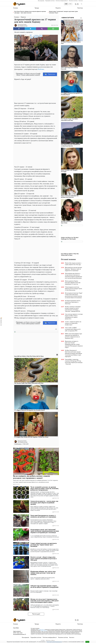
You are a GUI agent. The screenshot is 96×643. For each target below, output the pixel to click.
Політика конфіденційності (62, 0)
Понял (87, 641)
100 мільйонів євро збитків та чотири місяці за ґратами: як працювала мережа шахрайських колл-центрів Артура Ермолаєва (73, 276)
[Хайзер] (19, 4)
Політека (41, 69)
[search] (81, 4)
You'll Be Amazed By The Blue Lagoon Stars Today (71, 222)
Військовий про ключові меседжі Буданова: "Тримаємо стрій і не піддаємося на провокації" (73, 269)
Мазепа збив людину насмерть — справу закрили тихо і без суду (73, 264)
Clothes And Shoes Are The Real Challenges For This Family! (69, 238)
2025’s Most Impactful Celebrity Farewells (69, 68)
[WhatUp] (53, 28)
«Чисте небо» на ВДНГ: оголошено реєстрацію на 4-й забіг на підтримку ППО (72, 329)
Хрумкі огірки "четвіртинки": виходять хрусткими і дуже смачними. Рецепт (63, 12)
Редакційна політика (50, 0)
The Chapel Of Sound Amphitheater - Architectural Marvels (71, 145)
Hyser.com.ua (41, 629)
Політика (80, 8)
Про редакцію (41, 0)
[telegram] (77, 4)
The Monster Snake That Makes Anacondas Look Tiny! (69, 119)
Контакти (81, 0)
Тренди (37, 8)
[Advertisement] (36, 91)
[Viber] (42, 28)
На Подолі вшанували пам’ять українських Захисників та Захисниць (72, 302)
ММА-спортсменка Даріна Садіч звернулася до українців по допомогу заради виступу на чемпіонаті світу (73, 336)
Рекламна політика (73, 0)
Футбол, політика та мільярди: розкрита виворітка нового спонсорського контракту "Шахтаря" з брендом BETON (73, 309)
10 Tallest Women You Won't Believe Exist (71, 42)
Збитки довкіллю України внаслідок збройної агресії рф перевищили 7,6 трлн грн (72, 283)
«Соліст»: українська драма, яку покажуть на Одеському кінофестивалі (73, 323)
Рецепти (58, 8)
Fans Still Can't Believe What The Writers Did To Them (70, 254)
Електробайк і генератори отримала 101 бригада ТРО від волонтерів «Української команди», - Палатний (74, 362)
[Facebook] (19, 28)
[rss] (75, 4)
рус (70, 4)
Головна (15, 8)
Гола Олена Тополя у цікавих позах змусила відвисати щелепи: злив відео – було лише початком (30, 12)
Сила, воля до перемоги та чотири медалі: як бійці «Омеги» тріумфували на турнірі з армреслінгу (74, 316)
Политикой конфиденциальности (54, 641)
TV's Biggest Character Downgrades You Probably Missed (71, 93)
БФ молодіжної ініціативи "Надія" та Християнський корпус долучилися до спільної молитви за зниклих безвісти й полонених (73, 295)
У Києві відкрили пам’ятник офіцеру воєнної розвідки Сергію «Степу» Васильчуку (73, 289)
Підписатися (51, 74)
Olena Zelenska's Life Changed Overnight (69, 170)
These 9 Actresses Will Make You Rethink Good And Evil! (70, 196)
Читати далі (36, 614)
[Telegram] (30, 28)
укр (66, 4)
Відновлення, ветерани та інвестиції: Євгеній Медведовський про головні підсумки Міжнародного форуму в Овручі (74, 344)
